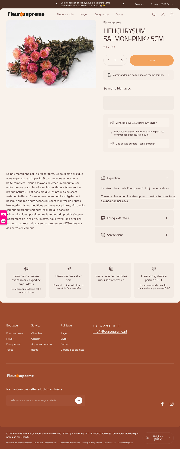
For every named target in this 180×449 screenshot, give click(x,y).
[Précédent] (57, 4)
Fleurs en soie (14, 333)
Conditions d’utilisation (70, 442)
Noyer (9, 339)
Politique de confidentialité (45, 442)
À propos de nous (41, 344)
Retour (65, 344)
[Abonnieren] (78, 400)
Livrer (64, 339)
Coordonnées (109, 442)
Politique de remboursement (19, 442)
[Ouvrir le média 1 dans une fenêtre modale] (51, 54)
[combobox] (141, 4)
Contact (35, 339)
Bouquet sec (13, 344)
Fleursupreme (112, 22)
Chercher (36, 333)
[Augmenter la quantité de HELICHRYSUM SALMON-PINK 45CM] (123, 60)
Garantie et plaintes (72, 349)
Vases (9, 349)
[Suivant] (123, 4)
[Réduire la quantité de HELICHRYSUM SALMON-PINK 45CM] (108, 60)
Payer (64, 333)
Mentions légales (125, 442)
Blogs (34, 349)
